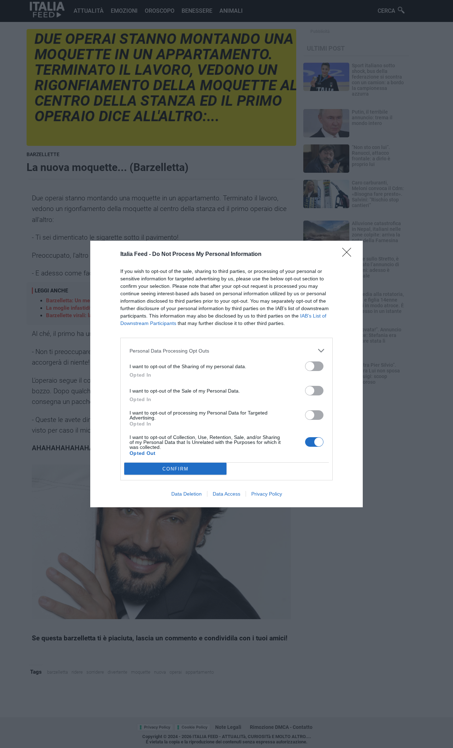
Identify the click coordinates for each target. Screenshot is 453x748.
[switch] (314, 366)
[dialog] (226, 374)
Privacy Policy (266, 494)
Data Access (226, 494)
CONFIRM (175, 469)
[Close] (349, 254)
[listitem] (226, 350)
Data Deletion (186, 494)
